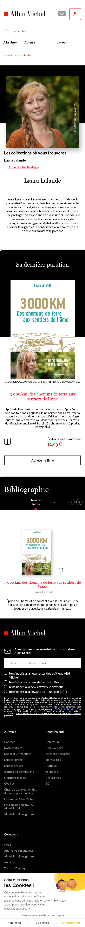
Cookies (9, 783)
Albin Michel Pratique (23, 167)
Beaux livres (53, 777)
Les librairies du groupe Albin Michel (19, 806)
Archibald (10, 862)
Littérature (53, 742)
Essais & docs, (14, 381)
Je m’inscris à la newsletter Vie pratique (36, 687)
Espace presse (13, 765)
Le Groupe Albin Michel (19, 799)
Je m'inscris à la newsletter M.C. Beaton (36, 682)
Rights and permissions (19, 771)
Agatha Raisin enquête (19, 850)
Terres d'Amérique (16, 868)
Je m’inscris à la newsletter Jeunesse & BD (38, 691)
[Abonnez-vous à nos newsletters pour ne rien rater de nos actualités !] (60, 13)
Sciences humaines (58, 753)
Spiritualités (53, 759)
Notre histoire (13, 748)
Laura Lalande (43, 592)
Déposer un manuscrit (18, 753)
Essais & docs (54, 748)
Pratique (51, 765)
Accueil (8, 55)
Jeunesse (52, 771)
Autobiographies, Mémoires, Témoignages (51, 381)
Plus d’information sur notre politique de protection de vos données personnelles (42, 714)
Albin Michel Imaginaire (19, 814)
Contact (9, 742)
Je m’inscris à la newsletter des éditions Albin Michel (40, 675)
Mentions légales (15, 777)
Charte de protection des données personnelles (20, 791)
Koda (7, 844)
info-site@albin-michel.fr (67, 709)
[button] (71, 502)
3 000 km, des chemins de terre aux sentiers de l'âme (42, 396)
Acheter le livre (42, 460)
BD (48, 783)
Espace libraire (13, 759)
